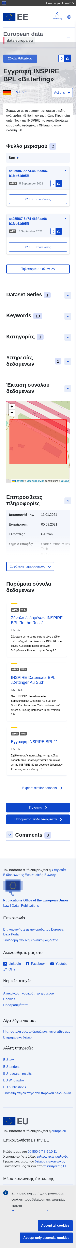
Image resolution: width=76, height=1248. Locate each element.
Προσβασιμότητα (15, 1005)
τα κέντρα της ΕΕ (55, 1166)
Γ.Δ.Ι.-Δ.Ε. (21, 92)
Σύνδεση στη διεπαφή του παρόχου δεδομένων (37, 1093)
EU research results (17, 1073)
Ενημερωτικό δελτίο (17, 1037)
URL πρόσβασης (40, 199)
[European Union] (36, 1121)
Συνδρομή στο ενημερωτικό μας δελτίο (30, 940)
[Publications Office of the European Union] (36, 886)
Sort (12, 157)
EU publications (14, 1087)
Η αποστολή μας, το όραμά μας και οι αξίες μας (36, 1031)
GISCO (65, 480)
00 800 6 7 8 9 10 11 (42, 1151)
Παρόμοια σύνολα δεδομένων (35, 819)
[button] (61, 3)
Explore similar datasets (42, 788)
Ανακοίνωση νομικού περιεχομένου (28, 993)
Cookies (9, 999)
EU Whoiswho (13, 1080)
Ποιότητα (35, 807)
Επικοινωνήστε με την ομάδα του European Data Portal (34, 932)
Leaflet (19, 480)
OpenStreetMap (35, 480)
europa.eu (58, 1131)
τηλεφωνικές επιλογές (52, 1156)
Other (12, 969)
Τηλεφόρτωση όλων (35, 269)
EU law (8, 1059)
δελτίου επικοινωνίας (50, 1161)
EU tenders (11, 1066)
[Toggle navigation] (68, 38)
